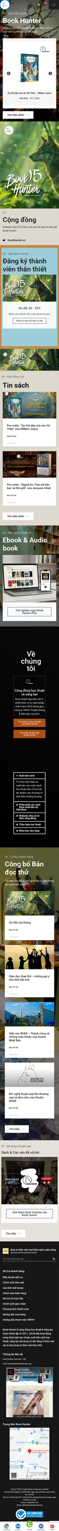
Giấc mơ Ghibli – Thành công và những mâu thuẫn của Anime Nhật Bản (29, 1037)
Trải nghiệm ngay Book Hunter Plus (29, 612)
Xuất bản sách (27, 775)
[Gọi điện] (29, 1525)
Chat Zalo (18, 1529)
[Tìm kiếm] (53, 1259)
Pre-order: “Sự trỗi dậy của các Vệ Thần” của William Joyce (28, 427)
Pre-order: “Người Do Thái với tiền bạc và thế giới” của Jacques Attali (29, 486)
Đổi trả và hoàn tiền (13, 1298)
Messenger (41, 1529)
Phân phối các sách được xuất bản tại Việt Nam (28, 807)
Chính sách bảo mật (13, 1282)
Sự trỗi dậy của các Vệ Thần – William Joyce (29, 93)
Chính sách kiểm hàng (14, 1293)
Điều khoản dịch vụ (13, 1277)
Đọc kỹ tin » (12, 436)
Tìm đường (6, 1529)
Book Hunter (32, 1253)
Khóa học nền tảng (29, 830)
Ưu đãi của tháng (20, 922)
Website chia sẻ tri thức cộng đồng (29, 817)
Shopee (52, 1529)
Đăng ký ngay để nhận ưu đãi (29, 321)
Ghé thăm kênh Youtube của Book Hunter (29, 1214)
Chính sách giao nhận (14, 1303)
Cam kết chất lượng (13, 1287)
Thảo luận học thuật (30, 824)
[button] (39, 4)
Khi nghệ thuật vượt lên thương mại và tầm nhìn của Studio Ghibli (29, 1097)
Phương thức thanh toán (16, 1309)
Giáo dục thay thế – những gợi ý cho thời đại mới (29, 978)
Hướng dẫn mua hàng (14, 1314)
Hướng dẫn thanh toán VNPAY (19, 1319)
